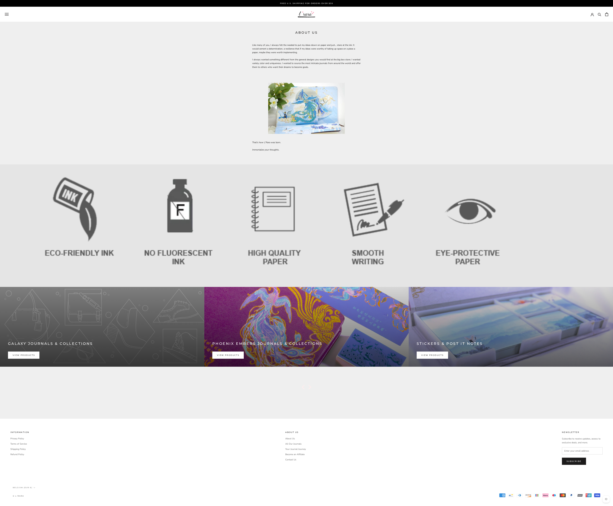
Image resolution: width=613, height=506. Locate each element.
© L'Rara (18, 496)
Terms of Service (18, 443)
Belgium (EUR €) (22, 488)
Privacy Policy (17, 438)
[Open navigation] (7, 14)
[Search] (599, 14)
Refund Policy (17, 454)
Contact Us (290, 459)
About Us (290, 438)
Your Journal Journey (295, 449)
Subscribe (574, 461)
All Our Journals (293, 443)
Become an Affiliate (295, 454)
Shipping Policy (18, 449)
